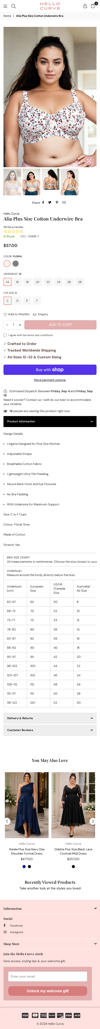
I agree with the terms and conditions (30, 335)
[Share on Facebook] (43, 203)
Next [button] (93, 97)
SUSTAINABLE (8, 784)
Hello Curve (11, 214)
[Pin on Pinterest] (57, 203)
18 (27, 282)
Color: (12, 256)
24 (58, 282)
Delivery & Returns (20, 718)
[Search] (13, 5)
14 (7, 282)
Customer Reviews (20, 730)
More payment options (50, 380)
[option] (50, 97)
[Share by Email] (64, 203)
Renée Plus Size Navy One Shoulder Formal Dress (26, 851)
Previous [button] (6, 97)
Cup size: (10, 292)
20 (37, 282)
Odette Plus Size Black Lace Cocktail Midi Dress (73, 851)
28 (79, 282)
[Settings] (85, 5)
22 (48, 282)
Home (7, 16)
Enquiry (42, 314)
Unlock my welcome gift (48, 991)
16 (17, 282)
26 (69, 282)
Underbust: (12, 273)
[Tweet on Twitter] (50, 203)
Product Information (21, 421)
